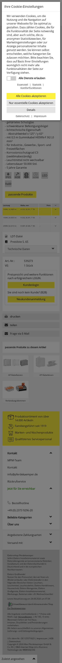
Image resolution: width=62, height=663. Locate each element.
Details (31, 110)
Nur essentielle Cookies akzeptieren (31, 103)
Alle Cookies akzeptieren (31, 96)
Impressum (40, 116)
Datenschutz (23, 116)
